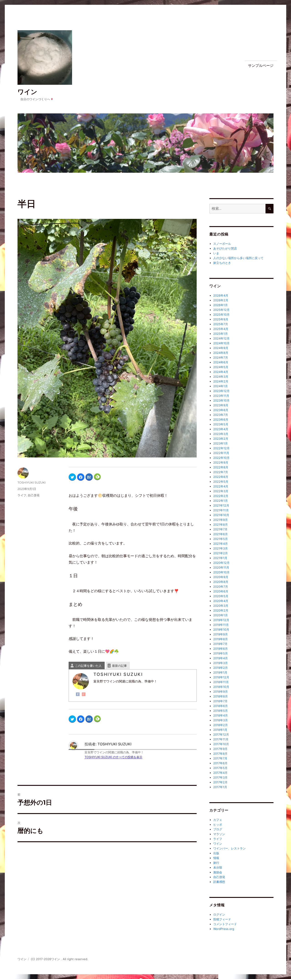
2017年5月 (220, 768)
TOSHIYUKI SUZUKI (32, 482)
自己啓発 (34, 495)
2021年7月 (220, 529)
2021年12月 (221, 505)
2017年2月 (220, 782)
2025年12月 (221, 310)
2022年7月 (220, 472)
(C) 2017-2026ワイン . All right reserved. (59, 959)
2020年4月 (220, 601)
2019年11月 (221, 625)
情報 (216, 858)
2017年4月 (220, 772)
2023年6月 (220, 419)
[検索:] (237, 208)
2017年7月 (220, 758)
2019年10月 (221, 629)
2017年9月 (220, 749)
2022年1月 (220, 500)
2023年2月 (220, 438)
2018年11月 (221, 682)
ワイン (27, 92)
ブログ (217, 829)
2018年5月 (220, 710)
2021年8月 (220, 524)
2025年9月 (220, 319)
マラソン (219, 834)
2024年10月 (221, 343)
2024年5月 (220, 367)
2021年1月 (220, 558)
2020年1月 (220, 615)
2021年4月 (220, 543)
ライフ (22, 495)
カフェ (217, 820)
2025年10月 (221, 314)
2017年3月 (220, 777)
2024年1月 (220, 386)
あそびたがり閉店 (225, 248)
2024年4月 (220, 372)
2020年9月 (220, 577)
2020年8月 (220, 582)
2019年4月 (220, 658)
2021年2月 (220, 553)
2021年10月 (221, 515)
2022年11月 (221, 453)
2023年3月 (220, 434)
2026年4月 (220, 295)
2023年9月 (220, 405)
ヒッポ (217, 824)
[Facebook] (77, 694)
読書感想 (219, 882)
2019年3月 (220, 663)
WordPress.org (223, 929)
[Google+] (83, 694)
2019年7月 (220, 644)
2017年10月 (221, 744)
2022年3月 (220, 491)
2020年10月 (221, 572)
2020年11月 (221, 567)
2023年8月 (220, 410)
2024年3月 (220, 376)
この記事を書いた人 (88, 665)
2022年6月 (220, 477)
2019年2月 (220, 667)
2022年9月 (220, 462)
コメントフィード (225, 924)
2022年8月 (220, 467)
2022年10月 (221, 458)
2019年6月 (220, 648)
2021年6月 (220, 534)
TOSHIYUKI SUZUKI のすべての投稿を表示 (113, 757)
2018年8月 (220, 696)
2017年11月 (220, 739)
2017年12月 (221, 734)
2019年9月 (220, 634)
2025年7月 (220, 324)
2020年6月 (220, 591)
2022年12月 (221, 448)
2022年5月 (220, 481)
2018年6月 (220, 706)
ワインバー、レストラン (229, 848)
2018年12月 (221, 677)
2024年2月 (220, 381)
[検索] (269, 209)
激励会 (217, 872)
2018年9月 (220, 691)
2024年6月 (220, 362)
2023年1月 (220, 443)
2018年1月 (220, 730)
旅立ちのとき (222, 263)
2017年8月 (220, 753)
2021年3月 (220, 548)
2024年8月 (220, 353)
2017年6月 (220, 763)
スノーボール (222, 243)
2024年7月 (220, 357)
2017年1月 (220, 787)
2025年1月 (220, 333)
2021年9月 (220, 520)
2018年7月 (220, 701)
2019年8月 (220, 639)
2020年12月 (221, 562)
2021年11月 (221, 510)
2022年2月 (220, 496)
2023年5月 (220, 424)
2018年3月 (220, 720)
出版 (216, 853)
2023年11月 (221, 395)
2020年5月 (220, 596)
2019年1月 (220, 672)
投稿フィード (222, 919)
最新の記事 (119, 665)
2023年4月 (220, 429)
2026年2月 (220, 300)
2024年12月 (221, 338)
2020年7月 (220, 586)
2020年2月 (220, 610)
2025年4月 (220, 329)
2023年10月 (221, 400)
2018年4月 (220, 715)
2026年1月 (220, 305)
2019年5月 (220, 653)
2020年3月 (220, 605)
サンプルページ (260, 65)
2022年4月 (220, 486)
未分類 (217, 867)
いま (216, 253)
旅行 (216, 862)
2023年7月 (220, 415)
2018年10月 (221, 687)
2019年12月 (221, 620)
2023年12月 (221, 391)
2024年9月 (220, 348)
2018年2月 (220, 725)
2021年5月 (220, 539)
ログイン (219, 914)
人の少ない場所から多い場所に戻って (238, 258)
